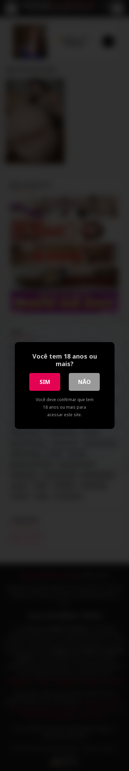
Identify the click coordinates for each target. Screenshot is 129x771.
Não (84, 382)
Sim (45, 382)
